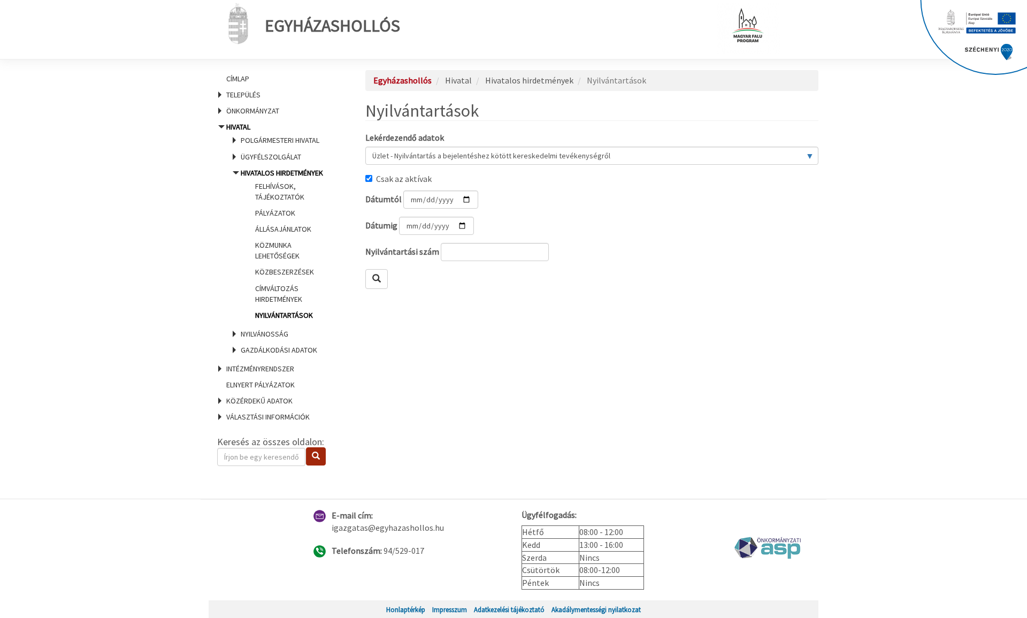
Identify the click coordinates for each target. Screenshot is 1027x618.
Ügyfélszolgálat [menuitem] (271, 157)
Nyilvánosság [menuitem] (264, 334)
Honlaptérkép (405, 609)
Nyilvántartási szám (402, 251)
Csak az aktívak (404, 178)
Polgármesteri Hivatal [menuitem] (280, 140)
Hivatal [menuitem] (274, 238)
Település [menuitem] (243, 95)
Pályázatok (275, 213)
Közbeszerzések (284, 272)
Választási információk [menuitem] (268, 417)
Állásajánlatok (283, 229)
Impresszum (449, 609)
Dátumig (381, 225)
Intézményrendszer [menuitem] (260, 368)
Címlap (237, 78)
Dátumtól (383, 199)
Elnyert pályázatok (260, 385)
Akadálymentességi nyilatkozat (596, 609)
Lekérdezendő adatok (404, 137)
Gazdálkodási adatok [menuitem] (279, 350)
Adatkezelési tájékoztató (509, 609)
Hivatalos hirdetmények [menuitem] (282, 244)
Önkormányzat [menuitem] (252, 111)
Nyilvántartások (284, 315)
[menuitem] (278, 79)
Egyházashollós (332, 25)
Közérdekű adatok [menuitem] (259, 401)
